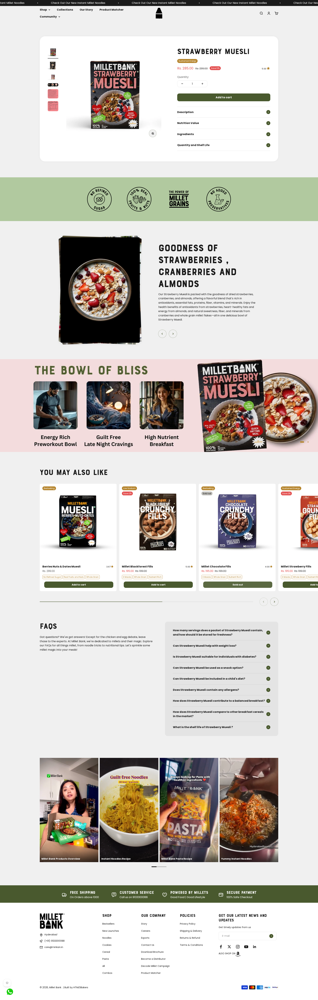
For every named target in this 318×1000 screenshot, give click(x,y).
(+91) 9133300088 (54, 940)
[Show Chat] (10, 992)
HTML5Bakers (80, 987)
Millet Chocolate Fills (216, 566)
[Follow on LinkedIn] (254, 946)
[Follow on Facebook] (221, 946)
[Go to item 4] (53, 85)
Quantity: (183, 77)
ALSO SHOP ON (227, 953)
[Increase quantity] (202, 84)
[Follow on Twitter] (229, 946)
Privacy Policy (187, 923)
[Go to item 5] (53, 94)
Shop (43, 10)
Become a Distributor (153, 959)
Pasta (105, 959)
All (103, 966)
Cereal (106, 952)
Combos (107, 973)
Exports (145, 938)
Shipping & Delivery (191, 931)
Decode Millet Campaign (155, 966)
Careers (145, 931)
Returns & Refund (190, 938)
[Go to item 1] (53, 53)
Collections (65, 10)
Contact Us (147, 945)
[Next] (274, 806)
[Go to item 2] (53, 66)
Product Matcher (112, 10)
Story (144, 923)
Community (48, 16)
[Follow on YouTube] (246, 946)
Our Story (86, 10)
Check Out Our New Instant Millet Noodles (97, 3)
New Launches (110, 931)
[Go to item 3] (53, 77)
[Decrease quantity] (182, 84)
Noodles (106, 938)
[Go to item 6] (53, 106)
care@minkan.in (53, 947)
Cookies (106, 945)
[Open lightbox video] (69, 810)
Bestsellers (108, 923)
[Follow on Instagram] (238, 946)
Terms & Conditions (191, 945)
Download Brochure (152, 952)
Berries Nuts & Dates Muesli (61, 566)
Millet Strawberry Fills (296, 566)
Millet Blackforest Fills (137, 566)
